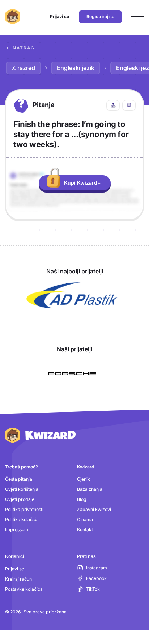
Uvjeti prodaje (19, 499)
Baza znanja (89, 489)
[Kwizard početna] (12, 16)
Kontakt (85, 529)
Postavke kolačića (24, 589)
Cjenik (83, 479)
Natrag (24, 47)
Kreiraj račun (18, 579)
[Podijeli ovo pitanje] (113, 105)
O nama (85, 519)
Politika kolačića (22, 519)
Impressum (16, 529)
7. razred (23, 67)
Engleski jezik (75, 67)
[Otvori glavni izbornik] (137, 16)
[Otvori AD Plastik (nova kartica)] (72, 295)
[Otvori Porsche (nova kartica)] (72, 373)
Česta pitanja (18, 479)
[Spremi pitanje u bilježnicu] (129, 105)
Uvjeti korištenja (21, 489)
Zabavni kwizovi (94, 509)
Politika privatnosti (24, 509)
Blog (81, 499)
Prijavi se (14, 569)
